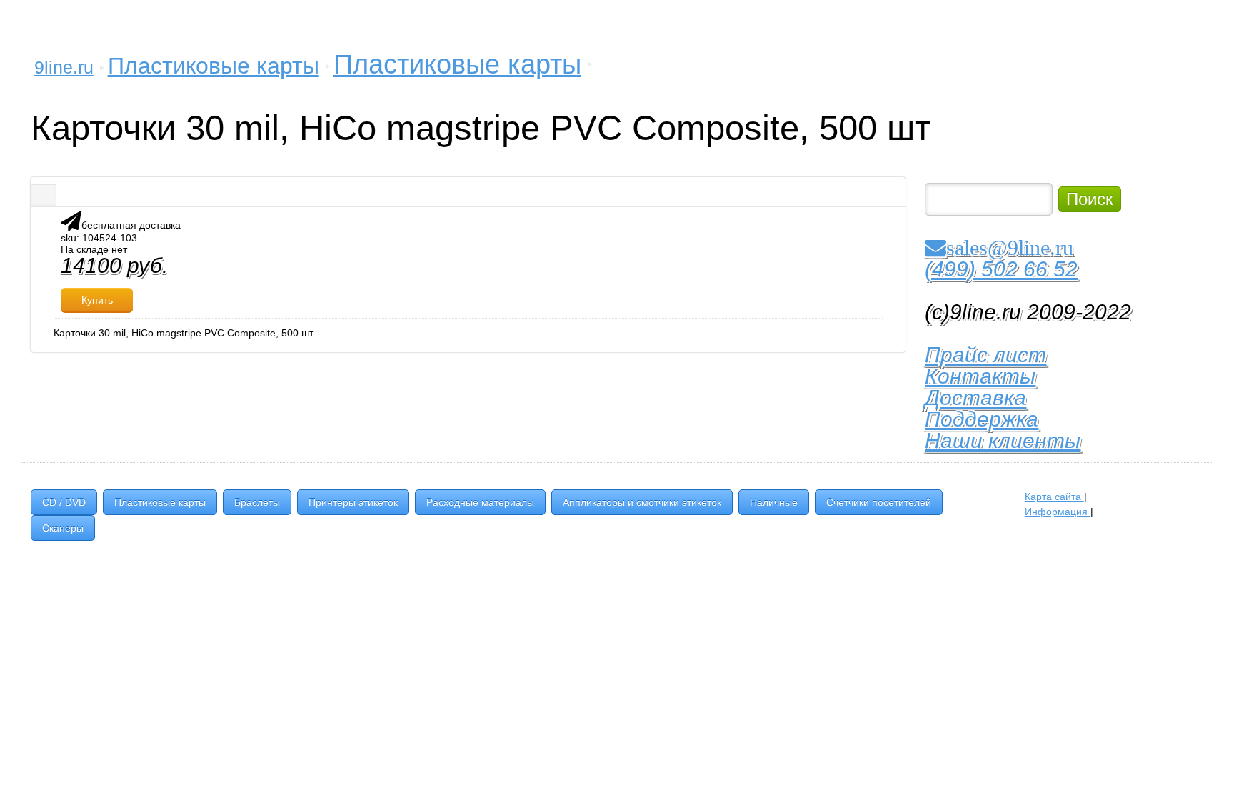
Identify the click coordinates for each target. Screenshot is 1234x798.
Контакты (980, 376)
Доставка (975, 397)
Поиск (1089, 199)
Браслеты (257, 502)
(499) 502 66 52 (1001, 269)
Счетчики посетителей (878, 502)
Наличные (774, 502)
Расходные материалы (480, 502)
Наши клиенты (1002, 440)
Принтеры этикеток (353, 502)
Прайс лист (985, 354)
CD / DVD (64, 502)
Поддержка (981, 419)
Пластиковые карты (213, 66)
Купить (97, 300)
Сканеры (63, 528)
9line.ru (64, 67)
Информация (1057, 511)
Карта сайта (1054, 496)
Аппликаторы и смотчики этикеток (642, 502)
